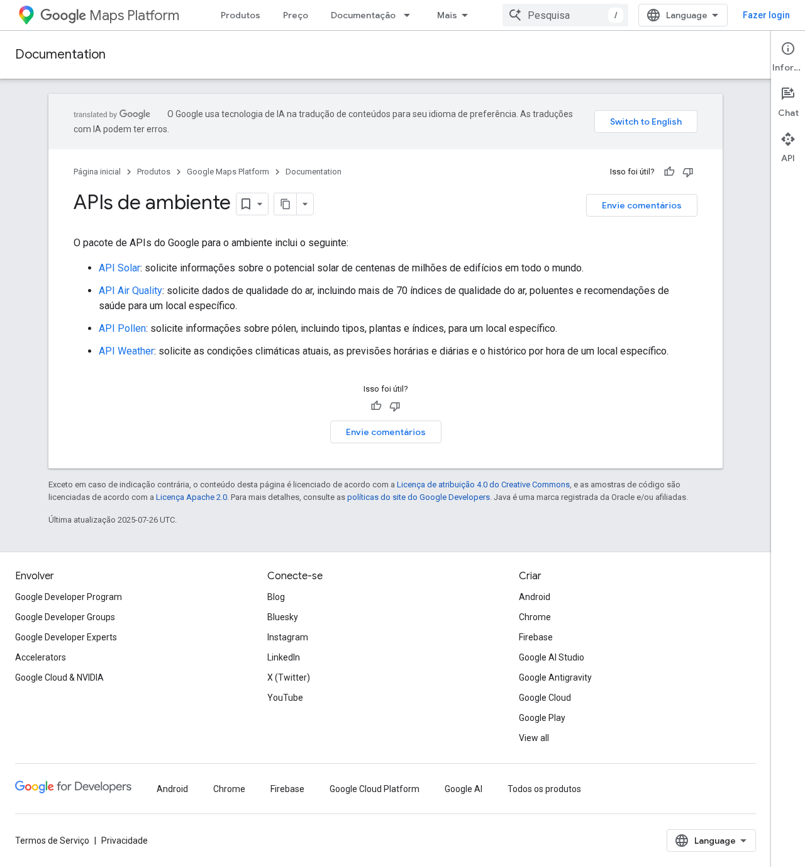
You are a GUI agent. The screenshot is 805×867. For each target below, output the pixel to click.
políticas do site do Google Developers (418, 497)
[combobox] (565, 15)
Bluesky (282, 617)
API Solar (119, 268)
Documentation (60, 54)
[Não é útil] (688, 171)
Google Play (542, 718)
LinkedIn (283, 657)
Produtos (240, 15)
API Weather (126, 351)
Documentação (363, 15)
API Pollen (122, 328)
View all (534, 738)
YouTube (285, 698)
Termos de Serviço (52, 841)
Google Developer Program (68, 597)
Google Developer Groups (65, 617)
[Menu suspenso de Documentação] (411, 15)
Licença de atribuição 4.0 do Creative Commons (483, 484)
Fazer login (766, 15)
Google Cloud (545, 698)
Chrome (535, 617)
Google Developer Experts (66, 637)
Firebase (536, 637)
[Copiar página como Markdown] (285, 204)
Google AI (463, 789)
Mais (447, 15)
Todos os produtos (544, 789)
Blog (276, 597)
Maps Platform (134, 15)
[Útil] (669, 171)
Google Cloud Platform (374, 789)
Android (534, 597)
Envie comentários (642, 205)
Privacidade (124, 841)
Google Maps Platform (228, 171)
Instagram (287, 637)
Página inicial (97, 171)
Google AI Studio (551, 657)
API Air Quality (130, 291)
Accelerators (40, 657)
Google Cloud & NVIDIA (59, 677)
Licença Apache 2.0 (191, 497)
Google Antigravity (555, 677)
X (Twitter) (288, 677)
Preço (295, 15)
